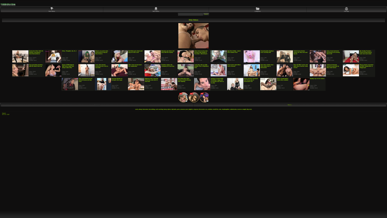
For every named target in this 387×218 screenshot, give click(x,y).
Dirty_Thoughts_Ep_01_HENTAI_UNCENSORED (76, 51)
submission (233, 109)
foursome (145, 109)
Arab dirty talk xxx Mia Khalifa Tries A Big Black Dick (201, 66)
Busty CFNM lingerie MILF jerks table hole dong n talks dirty (68, 66)
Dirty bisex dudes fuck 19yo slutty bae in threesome (267, 66)
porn (178, 109)
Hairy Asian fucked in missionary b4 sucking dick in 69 (333, 52)
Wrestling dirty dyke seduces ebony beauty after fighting (184, 80)
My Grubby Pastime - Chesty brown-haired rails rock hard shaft (366, 52)
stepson (195, 109)
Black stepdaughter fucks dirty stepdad (282, 79)
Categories (258, 11)
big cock (249, 109)
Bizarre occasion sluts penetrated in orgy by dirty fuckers (101, 52)
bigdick (191, 109)
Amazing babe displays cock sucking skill (267, 51)
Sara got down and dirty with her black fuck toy (36, 65)
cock (136, 109)
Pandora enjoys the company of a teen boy (167, 65)
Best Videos (156, 11)
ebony (140, 109)
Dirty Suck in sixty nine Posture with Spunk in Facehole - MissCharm (201, 52)
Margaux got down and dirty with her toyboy (167, 51)
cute (220, 109)
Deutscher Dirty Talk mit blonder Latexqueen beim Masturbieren (36, 52)
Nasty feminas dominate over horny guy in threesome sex (251, 80)
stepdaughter (225, 109)
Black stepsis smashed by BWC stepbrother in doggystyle (366, 66)
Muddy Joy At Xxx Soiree (317, 78)
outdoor (210, 109)
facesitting (152, 109)
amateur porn (184, 109)
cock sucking (159, 109)
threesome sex (203, 109)
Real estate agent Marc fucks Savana (234, 65)
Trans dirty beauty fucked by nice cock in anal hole (101, 66)
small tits (215, 109)
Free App (346, 11)
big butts (174, 109)
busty (165, 109)
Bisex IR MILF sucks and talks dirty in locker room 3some (301, 66)
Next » (290, 105)
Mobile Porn (8, 4)
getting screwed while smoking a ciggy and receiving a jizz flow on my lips (217, 81)
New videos (52, 11)
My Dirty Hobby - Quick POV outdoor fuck (234, 51)
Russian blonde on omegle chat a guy (117, 79)
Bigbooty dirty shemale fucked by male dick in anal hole (151, 80)
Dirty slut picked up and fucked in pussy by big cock (85, 80)
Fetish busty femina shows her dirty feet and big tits (300, 52)
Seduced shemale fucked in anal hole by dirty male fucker (333, 66)
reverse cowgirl (241, 109)
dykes (169, 109)
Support (4, 113)
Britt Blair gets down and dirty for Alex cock (135, 51)
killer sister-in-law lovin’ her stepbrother (135, 65)
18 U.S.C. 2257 (5, 114)
